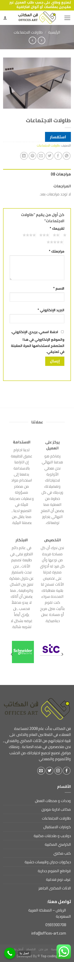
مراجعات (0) (61, 174)
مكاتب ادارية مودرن (56, 809)
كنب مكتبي (62, 853)
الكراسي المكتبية (58, 844)
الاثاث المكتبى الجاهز (55, 888)
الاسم (58, 288)
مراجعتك (56, 251)
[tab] (37, 174)
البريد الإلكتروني (51, 310)
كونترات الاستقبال (57, 826)
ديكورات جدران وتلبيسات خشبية (48, 862)
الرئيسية (54, 32)
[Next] (12, 654)
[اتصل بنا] (9, 953)
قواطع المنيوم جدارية (54, 870)
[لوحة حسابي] (5, 17)
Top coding (49, 956)
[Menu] (67, 17)
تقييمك (57, 228)
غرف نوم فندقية (58, 879)
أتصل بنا (18, 949)
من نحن (43, 949)
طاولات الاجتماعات (28, 32)
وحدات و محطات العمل (53, 800)
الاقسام (31, 949)
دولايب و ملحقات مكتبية (52, 835)
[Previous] (62, 654)
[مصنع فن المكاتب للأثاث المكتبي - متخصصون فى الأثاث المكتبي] (37, 18)
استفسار (58, 137)
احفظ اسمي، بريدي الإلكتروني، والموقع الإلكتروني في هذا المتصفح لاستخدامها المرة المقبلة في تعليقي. (37, 342)
